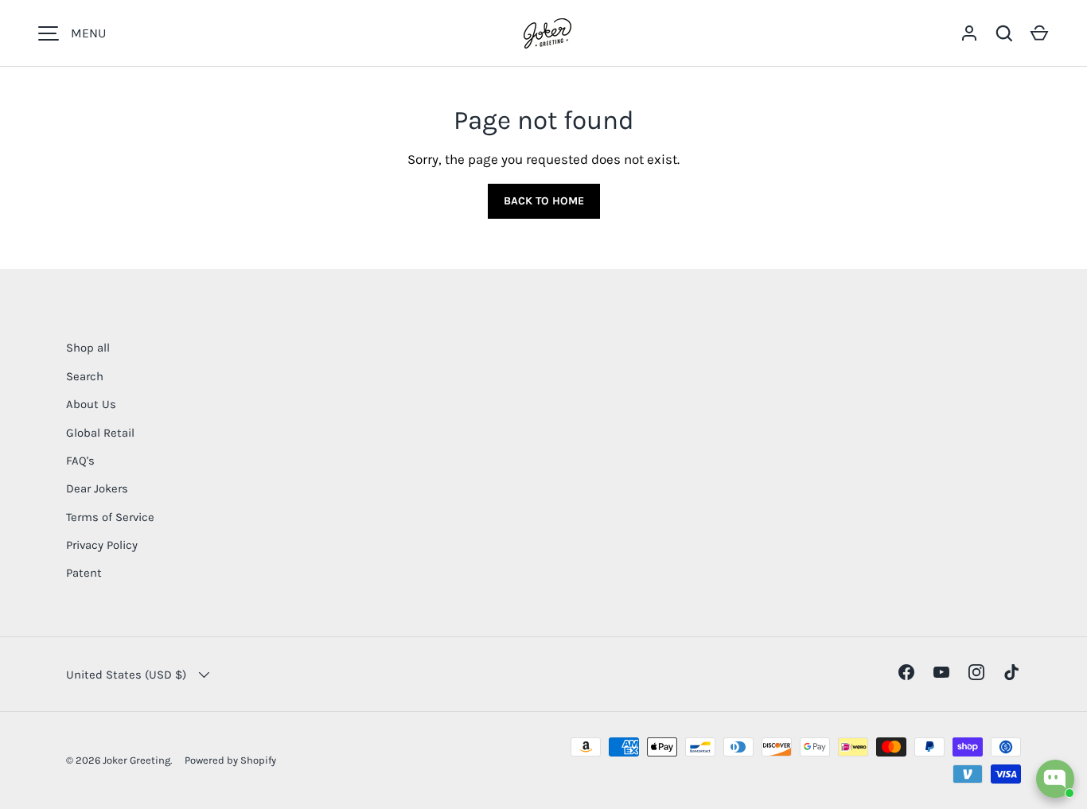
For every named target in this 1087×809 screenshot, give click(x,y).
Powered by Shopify (230, 760)
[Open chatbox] (1055, 779)
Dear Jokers (97, 488)
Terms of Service (110, 517)
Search (84, 376)
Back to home (544, 201)
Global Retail (100, 433)
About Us (91, 404)
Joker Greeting (136, 760)
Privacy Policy (102, 545)
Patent (84, 573)
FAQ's (80, 460)
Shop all (88, 347)
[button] (1039, 33)
